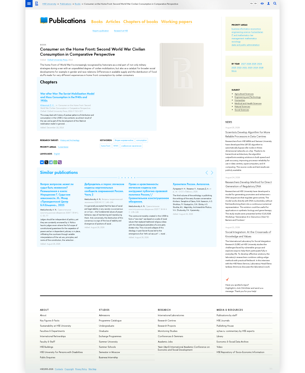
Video (220, 346)
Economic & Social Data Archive (232, 341)
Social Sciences (242, 109)
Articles (113, 21)
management (238, 38)
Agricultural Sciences (244, 93)
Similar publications (59, 172)
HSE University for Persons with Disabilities (61, 352)
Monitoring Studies (167, 330)
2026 (249, 63)
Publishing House (225, 325)
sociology (236, 41)
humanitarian (257, 32)
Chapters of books (140, 21)
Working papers (176, 21)
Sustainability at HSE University (55, 325)
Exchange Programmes (110, 336)
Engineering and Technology (248, 97)
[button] (118, 177)
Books (97, 21)
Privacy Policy (81, 369)
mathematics (251, 38)
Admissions (104, 315)
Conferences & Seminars (170, 336)
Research (164, 309)
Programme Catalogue (110, 320)
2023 (234, 67)
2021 (244, 67)
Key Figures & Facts (49, 320)
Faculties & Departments (52, 330)
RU (252, 3)
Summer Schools (107, 346)
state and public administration (246, 44)
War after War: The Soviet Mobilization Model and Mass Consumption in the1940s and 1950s (67, 97)
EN (255, 3)
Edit (271, 368)
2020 (250, 67)
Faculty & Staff (47, 341)
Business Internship (108, 357)
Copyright (69, 369)
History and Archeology (69, 140)
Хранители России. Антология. (191, 184)
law (251, 35)
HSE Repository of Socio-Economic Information (240, 352)
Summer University (108, 341)
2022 (239, 67)
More (234, 70)
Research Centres (167, 320)
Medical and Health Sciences (248, 103)
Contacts (59, 369)
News (228, 122)
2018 (261, 67)
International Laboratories (171, 315)
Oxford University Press (57, 60)
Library (220, 336)
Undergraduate (106, 325)
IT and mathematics (240, 35)
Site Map (92, 369)
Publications (67, 20)
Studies (104, 309)
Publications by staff (227, 315)
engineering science (241, 32)
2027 (243, 63)
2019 (255, 67)
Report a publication (101, 31)
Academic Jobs (165, 341)
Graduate (103, 330)
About (44, 309)
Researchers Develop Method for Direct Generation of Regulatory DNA (248, 184)
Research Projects (167, 325)
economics (256, 28)
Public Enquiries (47, 357)
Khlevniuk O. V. (47, 105)
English (57, 154)
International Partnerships (53, 336)
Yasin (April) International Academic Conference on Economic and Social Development (184, 348)
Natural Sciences (242, 106)
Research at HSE (121, 31)
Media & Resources (230, 309)
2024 (259, 63)
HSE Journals (223, 320)
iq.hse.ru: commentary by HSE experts (235, 330)
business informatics (241, 28)
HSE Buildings (46, 346)
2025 (254, 63)
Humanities (240, 100)
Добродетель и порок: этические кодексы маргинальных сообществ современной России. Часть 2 (104, 189)
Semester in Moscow (109, 352)
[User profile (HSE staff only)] (268, 3)
